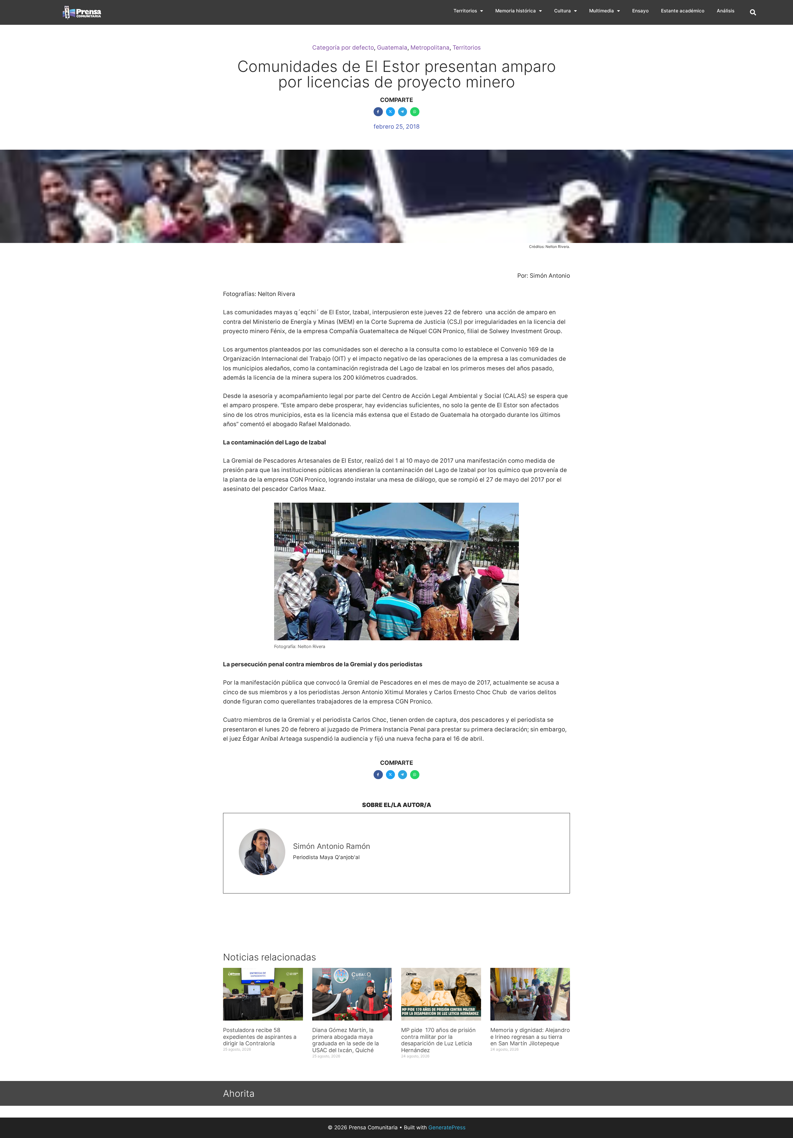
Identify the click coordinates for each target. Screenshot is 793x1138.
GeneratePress (447, 1127)
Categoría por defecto (343, 47)
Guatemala (392, 47)
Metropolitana (429, 47)
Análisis (725, 11)
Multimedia (601, 11)
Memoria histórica (515, 11)
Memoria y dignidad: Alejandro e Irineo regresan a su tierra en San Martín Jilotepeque (530, 1037)
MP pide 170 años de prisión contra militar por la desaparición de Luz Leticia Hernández (438, 1040)
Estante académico (682, 11)
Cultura (562, 11)
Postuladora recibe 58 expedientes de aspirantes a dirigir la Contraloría (259, 1037)
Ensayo (640, 11)
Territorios (465, 11)
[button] (753, 12)
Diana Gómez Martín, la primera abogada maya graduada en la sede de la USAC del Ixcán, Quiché (345, 1040)
